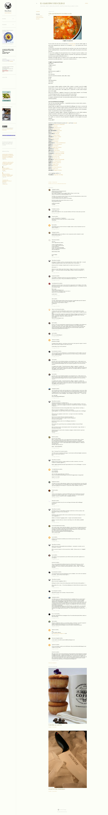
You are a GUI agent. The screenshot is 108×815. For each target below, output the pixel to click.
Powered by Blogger (63, 809)
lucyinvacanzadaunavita (56, 525)
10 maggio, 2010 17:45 (55, 541)
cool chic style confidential (7, 154)
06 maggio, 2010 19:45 (55, 272)
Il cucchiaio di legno (55, 135)
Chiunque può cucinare (57, 147)
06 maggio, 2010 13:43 (55, 221)
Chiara (53, 490)
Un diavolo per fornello (59, 153)
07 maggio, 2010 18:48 (55, 456)
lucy (52, 555)
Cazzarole (59, 130)
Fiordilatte (54, 209)
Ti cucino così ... (55, 168)
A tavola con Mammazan (60, 142)
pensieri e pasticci (5, 168)
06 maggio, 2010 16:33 (55, 257)
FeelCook (57, 133)
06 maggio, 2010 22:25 (55, 280)
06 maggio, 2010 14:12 (55, 229)
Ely (52, 224)
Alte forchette (55, 141)
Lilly (52, 621)
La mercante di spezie (56, 154)
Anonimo (53, 652)
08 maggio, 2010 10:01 (55, 478)
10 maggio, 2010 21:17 (55, 551)
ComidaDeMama (55, 469)
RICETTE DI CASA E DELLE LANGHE (67, 6)
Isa (52, 359)
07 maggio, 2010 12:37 (55, 356)
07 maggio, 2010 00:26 (56, 295)
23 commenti (54, 791)
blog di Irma (55, 165)
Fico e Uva (54, 613)
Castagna (54, 189)
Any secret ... (56, 139)
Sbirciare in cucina (55, 138)
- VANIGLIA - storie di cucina (7, 162)
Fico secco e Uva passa (59, 151)
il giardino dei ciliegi (52, 3)
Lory (53, 537)
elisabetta (54, 481)
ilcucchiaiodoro (55, 351)
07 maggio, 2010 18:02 (55, 448)
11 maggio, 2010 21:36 (55, 587)
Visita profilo (8, 12)
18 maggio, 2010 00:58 (55, 610)
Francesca (54, 239)
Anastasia (54, 388)
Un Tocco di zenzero (57, 144)
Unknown (54, 339)
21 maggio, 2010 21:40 (55, 618)
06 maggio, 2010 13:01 (55, 205)
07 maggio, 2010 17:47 (55, 433)
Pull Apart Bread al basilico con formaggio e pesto (7, 164)
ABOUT (47, 6)
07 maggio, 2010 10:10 (55, 330)
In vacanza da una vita (57, 167)
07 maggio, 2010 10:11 (55, 336)
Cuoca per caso (56, 156)
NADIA (53, 436)
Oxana (53, 216)
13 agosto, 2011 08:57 (55, 648)
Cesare (73, 45)
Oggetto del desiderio (56, 789)
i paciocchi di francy (6, 174)
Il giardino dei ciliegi (58, 174)
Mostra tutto (5, 184)
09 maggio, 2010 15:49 (55, 522)
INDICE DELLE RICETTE (54, 6)
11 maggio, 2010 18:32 (55, 576)
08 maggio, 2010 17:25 (55, 497)
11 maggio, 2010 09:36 (55, 559)
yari (52, 322)
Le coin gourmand (57, 161)
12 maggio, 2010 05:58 (55, 594)
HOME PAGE (42, 6)
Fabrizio (53, 629)
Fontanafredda (72, 43)
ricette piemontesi (39, 17)
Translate (11, 61)
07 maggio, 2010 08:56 (55, 306)
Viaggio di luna (55, 164)
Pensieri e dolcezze (57, 162)
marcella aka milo (55, 283)
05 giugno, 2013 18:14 (55, 660)
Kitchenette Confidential (59, 124)
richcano (65, 811)
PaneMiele (56, 148)
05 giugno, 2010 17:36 (55, 626)
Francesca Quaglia (55, 638)
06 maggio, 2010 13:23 (55, 213)
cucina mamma (39, 16)
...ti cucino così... (5, 180)
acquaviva (54, 275)
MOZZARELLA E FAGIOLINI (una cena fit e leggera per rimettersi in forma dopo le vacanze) (8, 157)
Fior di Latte (55, 126)
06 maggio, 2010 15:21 (55, 236)
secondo (37, 18)
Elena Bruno (54, 260)
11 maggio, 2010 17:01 (55, 568)
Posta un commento (52, 662)
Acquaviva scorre (57, 127)
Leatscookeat (57, 150)
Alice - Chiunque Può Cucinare (58, 451)
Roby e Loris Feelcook (56, 309)
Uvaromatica (55, 145)
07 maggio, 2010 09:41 (55, 319)
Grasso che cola (56, 157)
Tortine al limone (55, 725)
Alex (68, 122)
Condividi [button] (38, 11)
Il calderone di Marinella (59, 159)
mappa (74, 122)
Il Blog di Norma (56, 129)
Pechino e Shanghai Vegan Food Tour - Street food (7, 176)
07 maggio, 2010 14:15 (55, 385)
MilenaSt (53, 500)
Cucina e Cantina (57, 136)
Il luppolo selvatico (58, 170)
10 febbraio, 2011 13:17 (55, 641)
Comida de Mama (56, 132)
